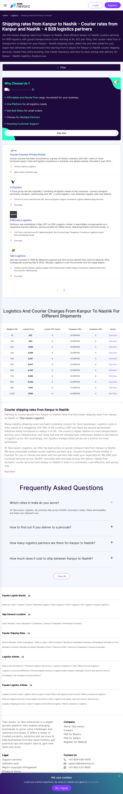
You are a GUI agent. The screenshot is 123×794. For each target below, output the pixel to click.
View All (61, 576)
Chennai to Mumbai (96, 647)
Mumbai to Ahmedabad (93, 642)
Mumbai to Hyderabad (72, 642)
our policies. (93, 782)
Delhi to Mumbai (9, 642)
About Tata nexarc (74, 726)
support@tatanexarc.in (81, 763)
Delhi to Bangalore (25, 642)
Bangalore (26, 623)
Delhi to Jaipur (41, 642)
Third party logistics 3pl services (38, 666)
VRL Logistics (87, 605)
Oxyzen (29, 605)
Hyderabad (57, 623)
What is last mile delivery (12, 666)
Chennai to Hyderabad (77, 647)
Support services (12, 759)
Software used (10, 763)
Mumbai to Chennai (10, 647)
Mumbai (11, 623)
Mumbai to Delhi (44, 647)
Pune (18, 623)
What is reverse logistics (88, 666)
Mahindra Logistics (42, 605)
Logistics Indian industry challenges (69, 671)
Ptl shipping (7, 675)
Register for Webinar (75, 741)
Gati (14, 605)
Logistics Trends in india (12, 694)
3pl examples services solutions (27, 675)
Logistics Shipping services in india (17, 704)
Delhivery (6, 605)
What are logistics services (13, 699)
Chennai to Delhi (59, 647)
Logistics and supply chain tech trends (70, 699)
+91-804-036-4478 (79, 759)
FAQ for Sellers (72, 738)
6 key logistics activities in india (39, 699)
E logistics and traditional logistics (47, 704)
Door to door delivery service (97, 671)
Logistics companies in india (65, 666)
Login (95, 5)
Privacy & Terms (11, 771)
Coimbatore (37, 623)
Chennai (47, 623)
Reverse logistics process (42, 671)
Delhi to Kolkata (55, 642)
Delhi (4, 623)
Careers (68, 730)
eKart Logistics (57, 605)
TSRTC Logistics (72, 605)
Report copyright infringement (19, 767)
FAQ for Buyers (72, 734)
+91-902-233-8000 (79, 767)
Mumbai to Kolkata (28, 647)
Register (112, 5)
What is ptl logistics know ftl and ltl (66, 694)
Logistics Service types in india (37, 694)
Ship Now (113, 335)
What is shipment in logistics (75, 704)
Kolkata (77, 623)
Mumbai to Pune (111, 642)
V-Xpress (21, 605)
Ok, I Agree (61, 788)
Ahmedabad (68, 623)
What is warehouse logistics (93, 694)
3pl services (93, 699)
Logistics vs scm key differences (16, 671)
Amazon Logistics (101, 605)
